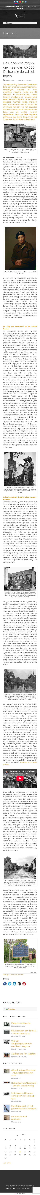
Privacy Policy (27, 1188)
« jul (4, 1163)
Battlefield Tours (10, 1188)
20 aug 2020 (9, 80)
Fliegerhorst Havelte (20, 1023)
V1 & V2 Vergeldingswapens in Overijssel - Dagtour (21, 1043)
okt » (9, 1163)
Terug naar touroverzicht (13, 975)
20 (20, 1152)
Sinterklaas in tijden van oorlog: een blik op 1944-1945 (23, 1095)
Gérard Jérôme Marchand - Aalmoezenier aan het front (23, 1072)
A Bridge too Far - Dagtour (23, 1054)
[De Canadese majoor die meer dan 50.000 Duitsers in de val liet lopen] (20, 51)
